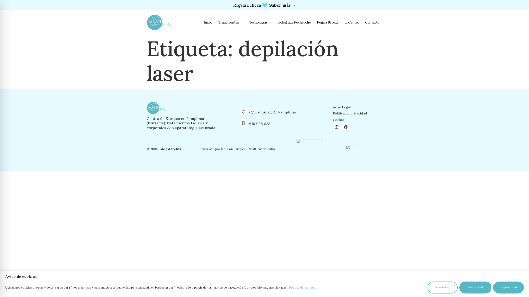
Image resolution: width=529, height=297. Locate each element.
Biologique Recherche (294, 22)
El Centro (351, 22)
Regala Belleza (327, 22)
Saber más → (282, 5)
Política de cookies (302, 287)
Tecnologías (258, 22)
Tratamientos (228, 22)
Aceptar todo (508, 287)
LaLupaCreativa (169, 149)
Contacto (372, 22)
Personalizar (443, 287)
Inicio (208, 22)
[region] (264, 283)
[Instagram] (336, 127)
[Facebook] (345, 127)
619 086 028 (259, 123)
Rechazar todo (475, 287)
